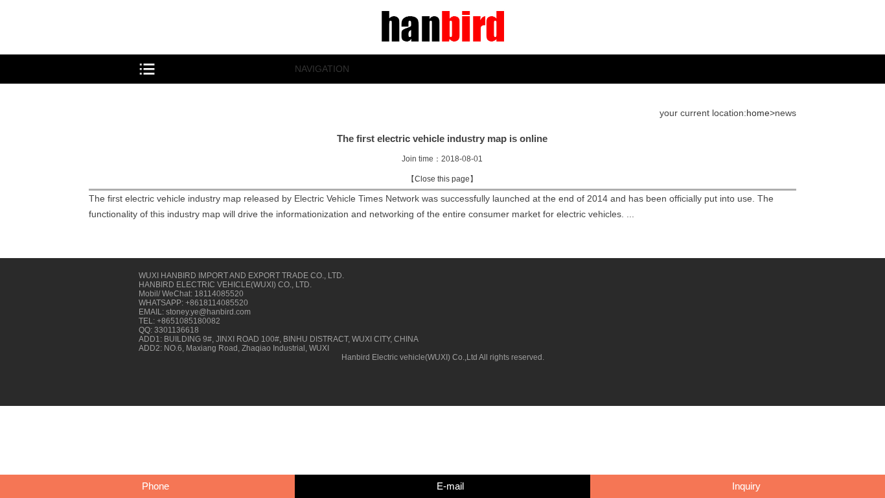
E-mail (450, 486)
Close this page (442, 179)
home (758, 113)
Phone (155, 486)
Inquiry (746, 486)
